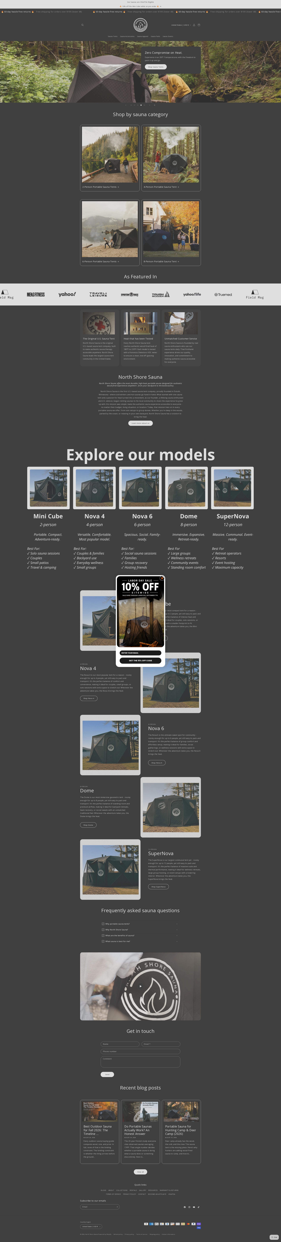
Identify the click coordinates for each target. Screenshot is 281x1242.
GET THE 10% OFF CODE (140, 660)
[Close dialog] (162, 578)
